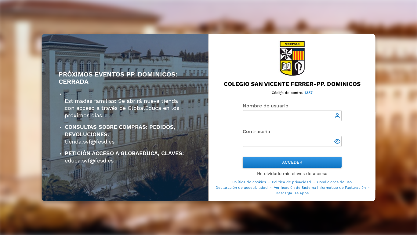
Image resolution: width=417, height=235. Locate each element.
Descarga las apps (291, 193)
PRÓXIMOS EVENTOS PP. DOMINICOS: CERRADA (118, 78)
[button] (337, 142)
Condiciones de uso (334, 182)
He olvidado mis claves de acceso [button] (292, 173)
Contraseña (256, 131)
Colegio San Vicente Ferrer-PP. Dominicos (291, 84)
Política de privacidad (291, 182)
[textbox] (291, 115)
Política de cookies (249, 182)
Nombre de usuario (265, 106)
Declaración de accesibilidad (241, 187)
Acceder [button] (292, 162)
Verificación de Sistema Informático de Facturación (319, 187)
